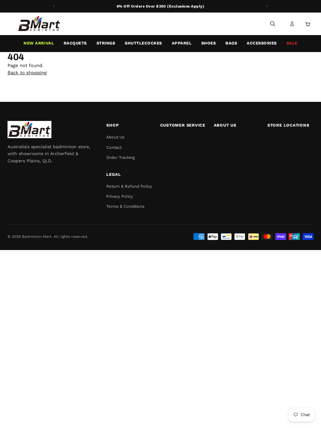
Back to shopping (27, 73)
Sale (292, 43)
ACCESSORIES (262, 43)
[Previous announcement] (54, 6)
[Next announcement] (267, 6)
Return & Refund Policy (129, 186)
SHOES (208, 43)
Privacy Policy (119, 196)
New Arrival (39, 43)
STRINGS (106, 43)
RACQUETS (75, 43)
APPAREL (182, 43)
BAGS (231, 43)
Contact (114, 147)
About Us (115, 137)
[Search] (272, 23)
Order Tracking (120, 157)
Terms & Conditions (125, 206)
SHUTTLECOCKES (143, 43)
